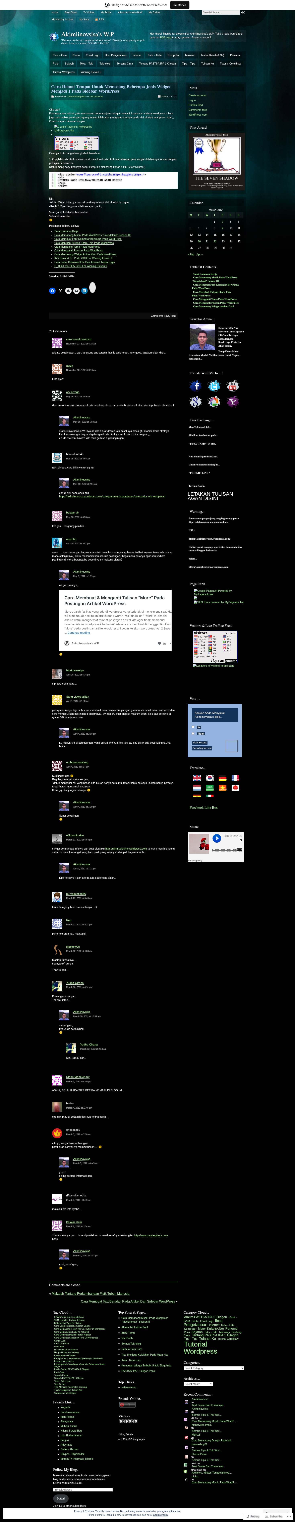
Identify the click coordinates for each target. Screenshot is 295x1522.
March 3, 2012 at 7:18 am (78, 1134)
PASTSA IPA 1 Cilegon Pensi (138, 1370)
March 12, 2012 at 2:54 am (93, 1049)
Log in (192, 100)
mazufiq (71, 539)
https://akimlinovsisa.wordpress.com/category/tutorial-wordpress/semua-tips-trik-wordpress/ (112, 496)
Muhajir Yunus (69, 1426)
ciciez (195, 1476)
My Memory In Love (62, 19)
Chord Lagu (92, 55)
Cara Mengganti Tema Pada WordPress (77, 246)
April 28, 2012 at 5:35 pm (78, 674)
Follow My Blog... (66, 1469)
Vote (232, 746)
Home (55, 12)
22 (215, 241)
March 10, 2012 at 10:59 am (87, 1016)
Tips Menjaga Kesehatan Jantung (70, 1387)
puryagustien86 (76, 893)
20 (199, 241)
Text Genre (59, 1384)
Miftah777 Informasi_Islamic (77, 1458)
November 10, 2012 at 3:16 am (81, 370)
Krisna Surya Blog (71, 1430)
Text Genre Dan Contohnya (207, 1405)
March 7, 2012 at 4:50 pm (78, 1081)
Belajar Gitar (74, 1222)
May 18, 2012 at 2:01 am (85, 484)
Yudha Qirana (75, 982)
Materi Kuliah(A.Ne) (212, 55)
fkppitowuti (73, 946)
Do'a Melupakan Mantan (66, 1349)
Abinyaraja (67, 1421)
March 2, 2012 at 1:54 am (78, 1226)
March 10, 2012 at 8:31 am (79, 987)
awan (69, 365)
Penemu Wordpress (64, 1361)
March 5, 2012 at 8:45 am (85, 1163)
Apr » (199, 254)
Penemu (235, 55)
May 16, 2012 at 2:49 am (78, 396)
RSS (101, 19)
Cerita (76, 55)
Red (68, 920)
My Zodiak (154, 12)
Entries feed (196, 105)
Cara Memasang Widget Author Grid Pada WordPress (85, 254)
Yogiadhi (65, 1407)
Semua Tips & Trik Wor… (207, 1414)
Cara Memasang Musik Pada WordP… (214, 1421)
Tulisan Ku (207, 63)
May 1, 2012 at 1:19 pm (84, 576)
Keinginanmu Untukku (64, 1355)
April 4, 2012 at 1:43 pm (77, 701)
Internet (137, 55)
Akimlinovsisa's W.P (87, 34)
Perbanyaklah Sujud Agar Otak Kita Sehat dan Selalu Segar (79, 1365)
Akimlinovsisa (81, 417)
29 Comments (96, 96)
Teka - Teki (210, 1332)
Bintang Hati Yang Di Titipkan (68, 1323)
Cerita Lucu (59, 1341)
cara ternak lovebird (79, 339)
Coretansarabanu (70, 1412)
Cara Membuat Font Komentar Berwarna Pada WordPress (88, 238)
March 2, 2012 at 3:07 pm (85, 1255)
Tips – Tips (188, 63)
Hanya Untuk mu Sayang (66, 1352)
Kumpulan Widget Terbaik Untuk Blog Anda (146, 1365)
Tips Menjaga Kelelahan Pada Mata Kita (144, 1354)
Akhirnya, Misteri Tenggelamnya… (212, 1472)
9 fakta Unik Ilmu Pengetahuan (69, 1317)
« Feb (191, 254)
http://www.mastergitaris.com (151, 1235)
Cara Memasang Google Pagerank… (213, 1440)
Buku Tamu (71, 12)
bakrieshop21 (199, 1444)
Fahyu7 (65, 1440)
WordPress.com (198, 114)
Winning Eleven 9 (91, 72)
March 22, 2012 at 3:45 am (79, 898)
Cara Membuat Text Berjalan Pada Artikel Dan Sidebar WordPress (128, 1301)
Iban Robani (67, 1416)
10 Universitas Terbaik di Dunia (69, 1320)
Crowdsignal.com (202, 748)
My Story (84, 19)
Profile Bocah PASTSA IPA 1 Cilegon (71, 1369)
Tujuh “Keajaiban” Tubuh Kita (68, 1390)
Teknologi (105, 63)
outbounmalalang (77, 762)
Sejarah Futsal (61, 1375)
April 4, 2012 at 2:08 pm (84, 734)
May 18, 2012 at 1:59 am (85, 422)
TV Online (88, 12)
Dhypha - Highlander (72, 1453)
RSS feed (165, 37)
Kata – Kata (155, 55)
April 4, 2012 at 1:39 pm (84, 807)
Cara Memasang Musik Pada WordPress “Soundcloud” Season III (92, 235)
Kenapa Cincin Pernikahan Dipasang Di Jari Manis (78, 1358)
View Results (199, 742)
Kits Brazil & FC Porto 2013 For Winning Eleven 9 (83, 258)
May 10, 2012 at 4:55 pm (78, 517)
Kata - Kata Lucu (131, 1360)
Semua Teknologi (131, 1343)
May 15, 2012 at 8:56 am (78, 458)
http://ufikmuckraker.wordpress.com (126, 848)
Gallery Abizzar (69, 1449)
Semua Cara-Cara (131, 1349)
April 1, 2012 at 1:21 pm (84, 868)
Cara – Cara (60, 55)
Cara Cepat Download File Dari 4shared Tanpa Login (84, 262)
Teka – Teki (86, 63)
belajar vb (72, 512)
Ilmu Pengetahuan (115, 55)
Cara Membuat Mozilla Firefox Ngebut (72, 1334)
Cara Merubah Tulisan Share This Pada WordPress (84, 242)
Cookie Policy (160, 1515)
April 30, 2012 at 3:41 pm (78, 543)
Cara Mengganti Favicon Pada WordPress (78, 250)
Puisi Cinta (59, 1372)
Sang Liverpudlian (77, 696)
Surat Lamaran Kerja (66, 231)
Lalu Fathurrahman (71, 1435)
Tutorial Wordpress (64, 72)
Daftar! (61, 1498)
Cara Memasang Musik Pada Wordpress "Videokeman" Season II (144, 1319)
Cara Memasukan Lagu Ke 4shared (71, 1332)
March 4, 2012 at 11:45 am (79, 1108)
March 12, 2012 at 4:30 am (79, 951)
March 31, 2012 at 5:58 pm (79, 839)
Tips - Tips (190, 1338)
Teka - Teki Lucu (62, 1381)
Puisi (56, 63)
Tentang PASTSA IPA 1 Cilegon (157, 63)
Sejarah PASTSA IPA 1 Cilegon (68, 1378)
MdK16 (196, 1434)
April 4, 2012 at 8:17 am (77, 767)
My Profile (106, 12)
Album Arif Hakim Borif (130, 12)
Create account (197, 95)
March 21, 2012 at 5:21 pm (79, 924)
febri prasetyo (75, 670)
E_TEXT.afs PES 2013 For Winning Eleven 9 (80, 266)
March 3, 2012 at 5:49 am (78, 1200)
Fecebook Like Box (204, 807)
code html (59, 1346)
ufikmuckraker (75, 835)
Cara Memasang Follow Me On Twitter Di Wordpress (80, 1329)
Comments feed (163, 315)
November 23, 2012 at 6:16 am (81, 343)
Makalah (190, 55)
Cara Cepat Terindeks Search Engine (72, 1326)
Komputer (173, 55)
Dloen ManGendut (78, 1076)
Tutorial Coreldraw (230, 63)
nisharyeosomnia (202, 1424)
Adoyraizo (66, 1444)
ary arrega (72, 392)
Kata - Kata (227, 1325)
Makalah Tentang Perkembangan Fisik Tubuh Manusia (90, 1293)
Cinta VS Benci (61, 1343)
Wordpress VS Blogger (65, 1393)
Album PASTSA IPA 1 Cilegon (205, 1317)
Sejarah (69, 63)
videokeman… (129, 1387)
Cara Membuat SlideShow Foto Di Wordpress (76, 1337)
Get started (179, 4)
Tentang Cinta (125, 63)
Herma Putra (199, 1454)
